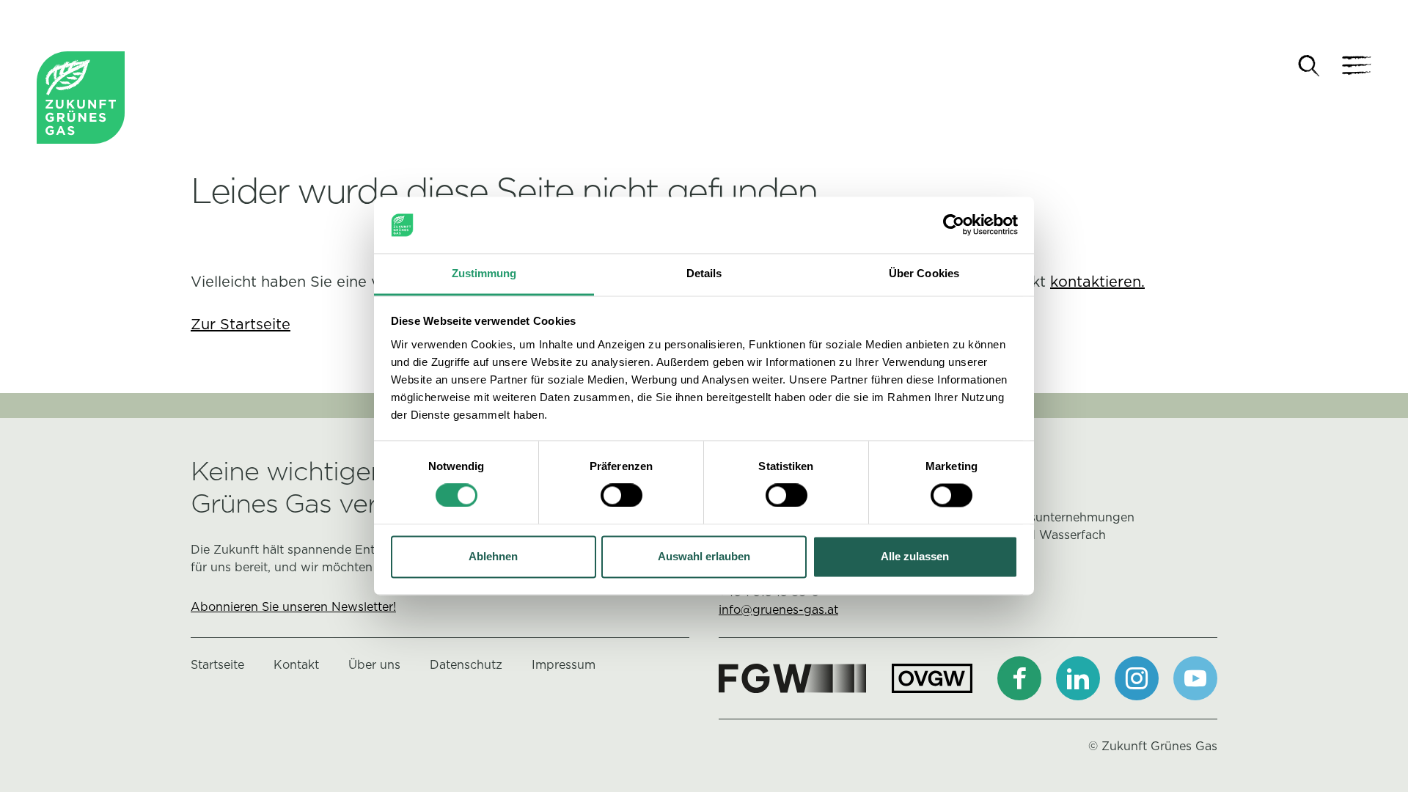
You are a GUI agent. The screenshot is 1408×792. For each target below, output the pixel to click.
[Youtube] (1195, 678)
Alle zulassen (915, 556)
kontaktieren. (1097, 281)
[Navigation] (1356, 66)
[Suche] (1309, 66)
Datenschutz (466, 665)
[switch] (621, 495)
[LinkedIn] (1078, 678)
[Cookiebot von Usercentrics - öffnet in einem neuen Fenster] (954, 225)
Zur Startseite (240, 324)
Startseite (217, 665)
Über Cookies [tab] (924, 273)
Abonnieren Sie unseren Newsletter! (293, 607)
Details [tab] (704, 273)
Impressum (563, 665)
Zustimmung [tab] (484, 273)
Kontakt (296, 665)
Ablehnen (493, 556)
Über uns (374, 665)
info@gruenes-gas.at (778, 610)
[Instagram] (1137, 678)
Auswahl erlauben (704, 556)
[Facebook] (1019, 678)
